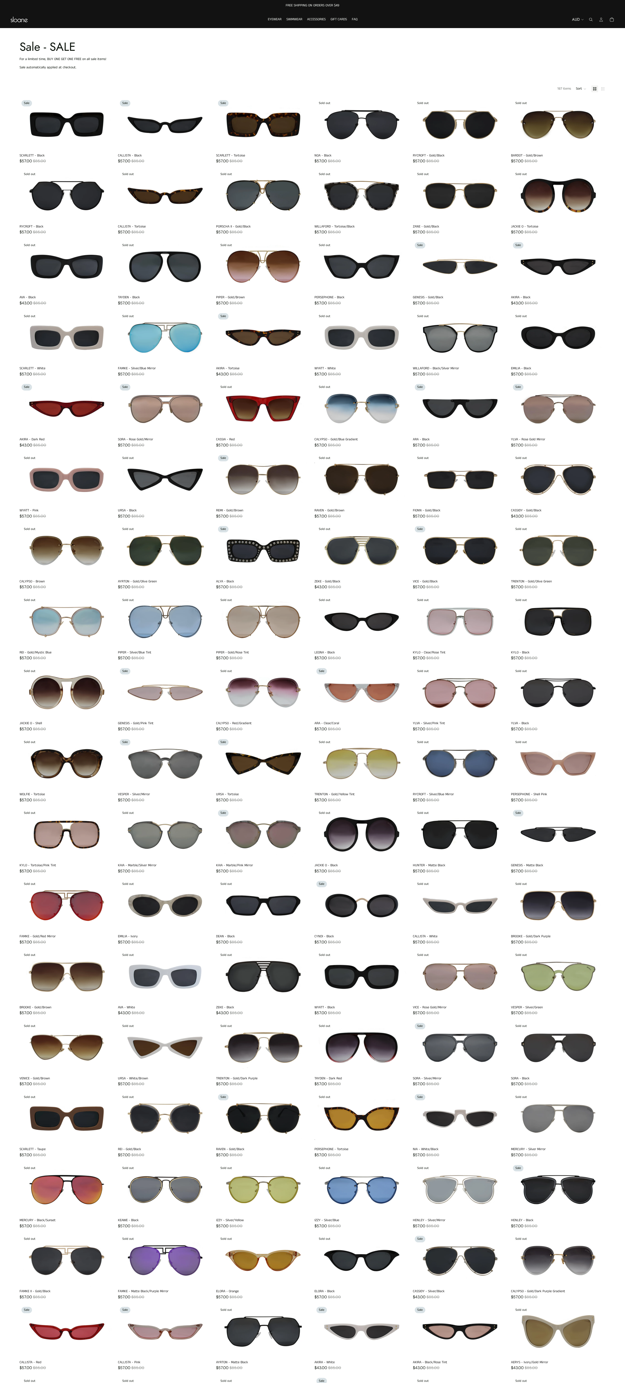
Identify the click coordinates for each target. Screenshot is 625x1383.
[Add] (106, 143)
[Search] (590, 19)
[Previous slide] (27, 124)
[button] (581, 88)
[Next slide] (106, 124)
